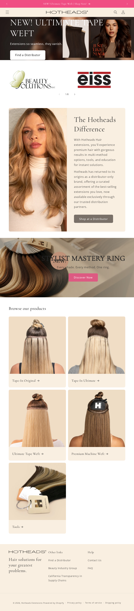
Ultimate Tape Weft (26, 454)
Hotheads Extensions (32, 603)
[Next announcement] (127, 4)
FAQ (90, 568)
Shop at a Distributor (93, 219)
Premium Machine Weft (88, 454)
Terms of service (93, 602)
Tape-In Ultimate (84, 381)
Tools (16, 527)
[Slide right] (75, 94)
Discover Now (83, 277)
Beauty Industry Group (62, 568)
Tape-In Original (24, 381)
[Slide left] (59, 94)
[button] (7, 12)
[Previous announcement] (7, 4)
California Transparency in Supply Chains (65, 578)
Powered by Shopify (53, 603)
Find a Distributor (27, 55)
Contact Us (94, 560)
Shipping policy (113, 602)
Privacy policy (74, 602)
